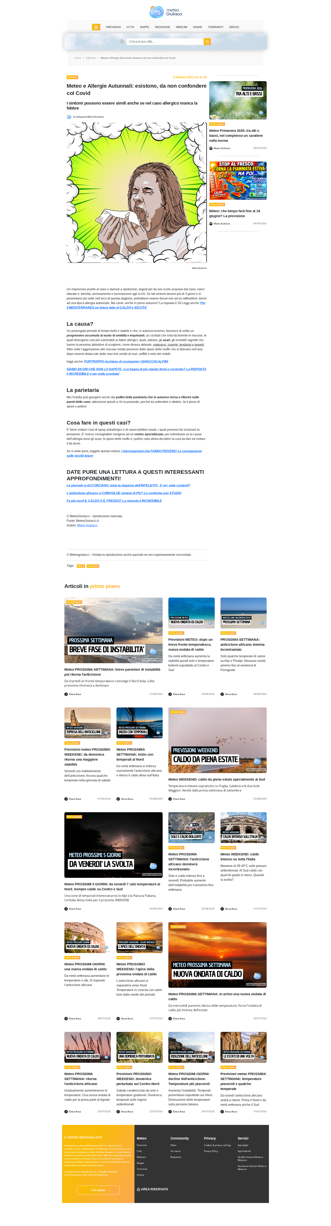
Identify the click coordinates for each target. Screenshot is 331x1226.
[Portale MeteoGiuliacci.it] (165, 12)
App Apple (243, 1145)
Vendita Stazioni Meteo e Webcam (250, 1158)
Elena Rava (75, 694)
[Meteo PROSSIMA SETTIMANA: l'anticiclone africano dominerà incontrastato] (191, 827)
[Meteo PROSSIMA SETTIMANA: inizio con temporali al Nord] (139, 722)
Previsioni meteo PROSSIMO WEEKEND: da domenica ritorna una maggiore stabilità (87, 757)
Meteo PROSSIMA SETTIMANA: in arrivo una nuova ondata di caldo (217, 996)
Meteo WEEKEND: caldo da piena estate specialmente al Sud (216, 779)
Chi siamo (98, 1190)
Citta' (139, 1151)
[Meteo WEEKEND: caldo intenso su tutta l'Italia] (243, 827)
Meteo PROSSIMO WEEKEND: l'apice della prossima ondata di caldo (136, 969)
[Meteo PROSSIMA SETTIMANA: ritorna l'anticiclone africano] (87, 1047)
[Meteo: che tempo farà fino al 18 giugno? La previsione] (238, 180)
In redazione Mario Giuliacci (88, 116)
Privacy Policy (211, 1151)
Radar (197, 27)
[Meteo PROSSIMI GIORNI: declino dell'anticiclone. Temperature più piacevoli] (191, 1047)
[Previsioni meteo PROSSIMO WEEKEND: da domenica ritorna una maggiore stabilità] (87, 722)
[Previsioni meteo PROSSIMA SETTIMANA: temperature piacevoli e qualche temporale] (243, 1047)
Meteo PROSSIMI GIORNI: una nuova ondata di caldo (85, 966)
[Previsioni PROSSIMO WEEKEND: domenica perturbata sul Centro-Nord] (139, 1047)
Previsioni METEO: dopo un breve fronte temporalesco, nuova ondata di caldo (190, 644)
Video (173, 1145)
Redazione (175, 1157)
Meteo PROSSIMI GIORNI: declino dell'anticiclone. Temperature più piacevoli (189, 1079)
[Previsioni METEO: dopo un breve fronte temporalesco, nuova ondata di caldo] (191, 612)
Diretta (140, 1175)
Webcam (182, 27)
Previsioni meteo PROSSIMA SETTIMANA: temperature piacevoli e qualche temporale (243, 1081)
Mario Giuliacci (87, 525)
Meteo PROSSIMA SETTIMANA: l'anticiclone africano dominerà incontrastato (188, 861)
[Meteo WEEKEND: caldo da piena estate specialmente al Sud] (217, 740)
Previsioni (142, 1145)
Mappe (140, 1163)
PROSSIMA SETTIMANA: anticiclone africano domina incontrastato (242, 644)
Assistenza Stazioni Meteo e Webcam (252, 1167)
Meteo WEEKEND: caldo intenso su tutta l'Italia (239, 856)
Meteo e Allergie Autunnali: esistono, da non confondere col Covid (138, 57)
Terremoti (142, 1169)
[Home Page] (96, 27)
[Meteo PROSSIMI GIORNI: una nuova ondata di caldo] (87, 937)
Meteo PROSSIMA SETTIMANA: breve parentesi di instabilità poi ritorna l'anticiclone (112, 672)
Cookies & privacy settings (217, 1145)
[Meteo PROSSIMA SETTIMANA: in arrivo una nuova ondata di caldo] (217, 954)
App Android (244, 1151)
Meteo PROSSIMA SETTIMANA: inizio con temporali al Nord (134, 754)
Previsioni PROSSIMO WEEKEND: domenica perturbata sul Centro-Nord (137, 1079)
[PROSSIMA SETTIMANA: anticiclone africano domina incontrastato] (243, 612)
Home (78, 57)
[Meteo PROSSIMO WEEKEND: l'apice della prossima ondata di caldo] (139, 937)
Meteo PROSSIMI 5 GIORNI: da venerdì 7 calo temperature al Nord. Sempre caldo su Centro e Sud (112, 886)
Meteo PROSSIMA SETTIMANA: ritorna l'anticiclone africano (80, 1079)
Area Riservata (154, 1189)
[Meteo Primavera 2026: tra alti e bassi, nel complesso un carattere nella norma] (238, 100)
